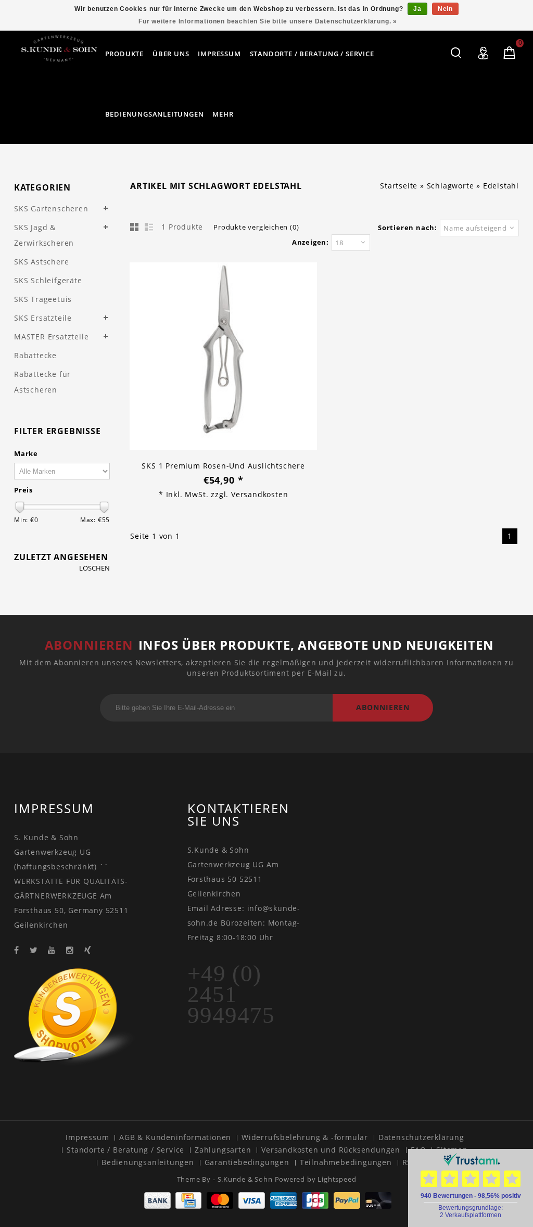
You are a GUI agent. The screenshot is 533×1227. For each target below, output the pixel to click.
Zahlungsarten (223, 1150)
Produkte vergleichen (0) (256, 227)
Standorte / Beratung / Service (312, 53)
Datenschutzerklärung (421, 1137)
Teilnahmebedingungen (346, 1162)
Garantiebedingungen (247, 1162)
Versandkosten (259, 494)
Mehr (222, 114)
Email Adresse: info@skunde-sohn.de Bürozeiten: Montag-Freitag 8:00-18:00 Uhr (244, 922)
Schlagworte (450, 186)
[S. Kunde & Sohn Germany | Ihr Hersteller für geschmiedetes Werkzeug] (59, 48)
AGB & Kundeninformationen (175, 1137)
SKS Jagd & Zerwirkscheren (44, 235)
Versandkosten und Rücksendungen (330, 1150)
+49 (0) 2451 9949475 (231, 994)
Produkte (124, 53)
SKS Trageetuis (43, 299)
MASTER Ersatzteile (51, 336)
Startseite (398, 186)
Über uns (171, 53)
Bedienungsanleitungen (154, 114)
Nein (445, 8)
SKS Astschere (41, 262)
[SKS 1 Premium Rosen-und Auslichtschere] (223, 357)
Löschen (94, 568)
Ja (417, 8)
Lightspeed (337, 1179)
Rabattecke (35, 355)
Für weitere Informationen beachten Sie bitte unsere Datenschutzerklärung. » (267, 21)
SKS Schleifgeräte (48, 280)
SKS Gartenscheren (51, 208)
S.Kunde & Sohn (246, 1179)
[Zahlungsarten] (267, 1206)
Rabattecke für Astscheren (42, 382)
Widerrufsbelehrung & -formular (305, 1137)
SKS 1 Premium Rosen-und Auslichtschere (223, 466)
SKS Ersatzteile (43, 318)
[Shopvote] (77, 1066)
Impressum (219, 53)
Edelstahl (501, 186)
